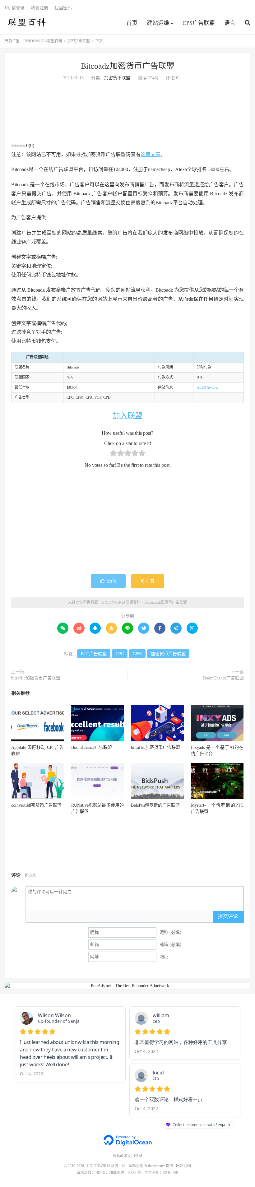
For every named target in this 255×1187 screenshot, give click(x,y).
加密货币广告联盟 (168, 653)
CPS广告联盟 (199, 23)
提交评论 (228, 916)
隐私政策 (120, 1156)
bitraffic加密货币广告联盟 (35, 678)
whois (213, 387)
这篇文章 (150, 154)
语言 (229, 23)
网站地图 (183, 1166)
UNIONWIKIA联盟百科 (26, 22)
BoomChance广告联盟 (223, 678)
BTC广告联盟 (94, 653)
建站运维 (158, 23)
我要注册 (39, 8)
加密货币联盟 (78, 41)
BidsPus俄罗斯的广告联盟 (155, 805)
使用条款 (135, 1156)
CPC (120, 653)
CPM (137, 653)
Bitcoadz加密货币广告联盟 (127, 66)
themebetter (156, 1166)
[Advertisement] (127, 115)
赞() (111, 581)
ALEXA (203, 387)
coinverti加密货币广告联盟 (36, 805)
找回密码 (63, 8)
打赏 (150, 581)
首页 (131, 23)
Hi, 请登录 (15, 8)
